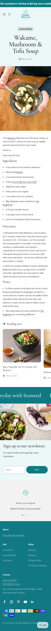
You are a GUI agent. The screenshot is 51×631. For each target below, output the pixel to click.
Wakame (11, 138)
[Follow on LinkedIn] (32, 602)
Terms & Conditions (37, 565)
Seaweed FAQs (9, 555)
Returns (32, 555)
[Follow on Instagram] (11, 602)
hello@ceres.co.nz (11, 583)
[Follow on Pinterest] (18, 602)
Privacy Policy (34, 560)
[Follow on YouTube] (25, 602)
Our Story (7, 560)
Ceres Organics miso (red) (24, 181)
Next (37, 469)
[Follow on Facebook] (4, 602)
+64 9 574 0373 (9, 580)
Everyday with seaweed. (14, 535)
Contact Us (8, 550)
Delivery (32, 550)
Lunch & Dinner (25, 29)
